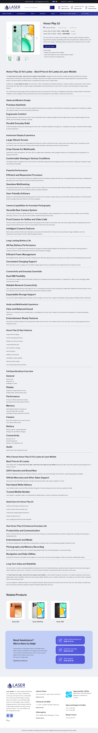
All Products (21, 13)
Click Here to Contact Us (20, 660)
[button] (36, 38)
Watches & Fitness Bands (68, 13)
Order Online (50, 46)
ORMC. (74, 730)
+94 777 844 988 (70, 710)
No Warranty (73, 27)
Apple (32, 13)
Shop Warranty (62, 27)
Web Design (63, 730)
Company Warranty (50, 27)
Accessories (85, 13)
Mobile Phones (6, 13)
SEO (70, 730)
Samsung (42, 13)
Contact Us (64, 1)
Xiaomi (53, 13)
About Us (70, 1)
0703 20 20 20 (92, 8)
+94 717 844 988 (70, 708)
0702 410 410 (78, 8)
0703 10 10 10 (65, 8)
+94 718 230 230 (70, 717)
